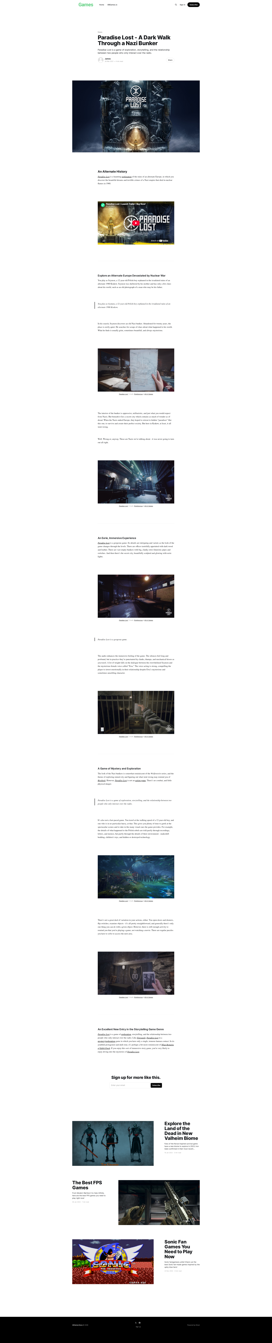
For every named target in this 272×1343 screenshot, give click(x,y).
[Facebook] (139, 1323)
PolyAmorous (138, 394)
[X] (136, 1323)
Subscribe (194, 5)
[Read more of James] (101, 60)
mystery (101, 1041)
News (100, 32)
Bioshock (102, 780)
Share (170, 60)
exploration (127, 176)
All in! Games (148, 394)
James (108, 59)
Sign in (182, 5)
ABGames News (77, 1325)
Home (101, 5)
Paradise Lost (123, 394)
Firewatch (141, 1037)
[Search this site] (176, 4)
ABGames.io (112, 5)
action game (140, 780)
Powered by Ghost (193, 1325)
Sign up (138, 1327)
